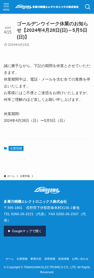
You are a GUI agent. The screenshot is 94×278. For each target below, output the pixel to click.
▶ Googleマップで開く (25, 231)
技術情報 (63, 258)
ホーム (10, 258)
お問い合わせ (80, 258)
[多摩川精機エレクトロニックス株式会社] (47, 7)
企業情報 (16, 148)
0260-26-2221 (22, 214)
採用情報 (49, 258)
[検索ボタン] (87, 7)
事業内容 (35, 258)
